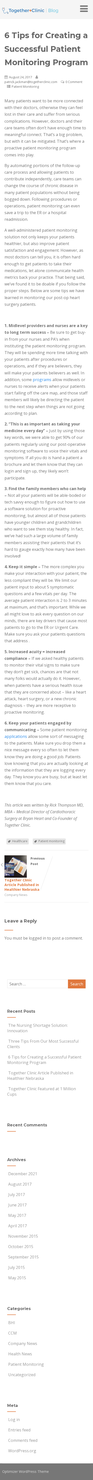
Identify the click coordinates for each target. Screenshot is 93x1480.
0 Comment (73, 82)
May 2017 (17, 1215)
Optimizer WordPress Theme (25, 1471)
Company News (16, 895)
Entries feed (19, 1430)
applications (15, 736)
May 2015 (17, 1278)
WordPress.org (22, 1450)
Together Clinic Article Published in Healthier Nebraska (40, 1075)
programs (42, 379)
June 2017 (17, 1205)
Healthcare (20, 841)
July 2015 (16, 1267)
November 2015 (23, 1236)
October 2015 (20, 1246)
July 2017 (16, 1194)
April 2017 (17, 1226)
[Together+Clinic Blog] (30, 16)
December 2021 (22, 1173)
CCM (12, 1333)
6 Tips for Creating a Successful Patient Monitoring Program (44, 1059)
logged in (37, 938)
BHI (11, 1322)
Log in (14, 1419)
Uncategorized (21, 1374)
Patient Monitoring (25, 86)
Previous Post (24, 874)
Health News (20, 1354)
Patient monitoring (51, 841)
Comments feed (22, 1440)
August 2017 (19, 1184)
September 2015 (23, 1257)
